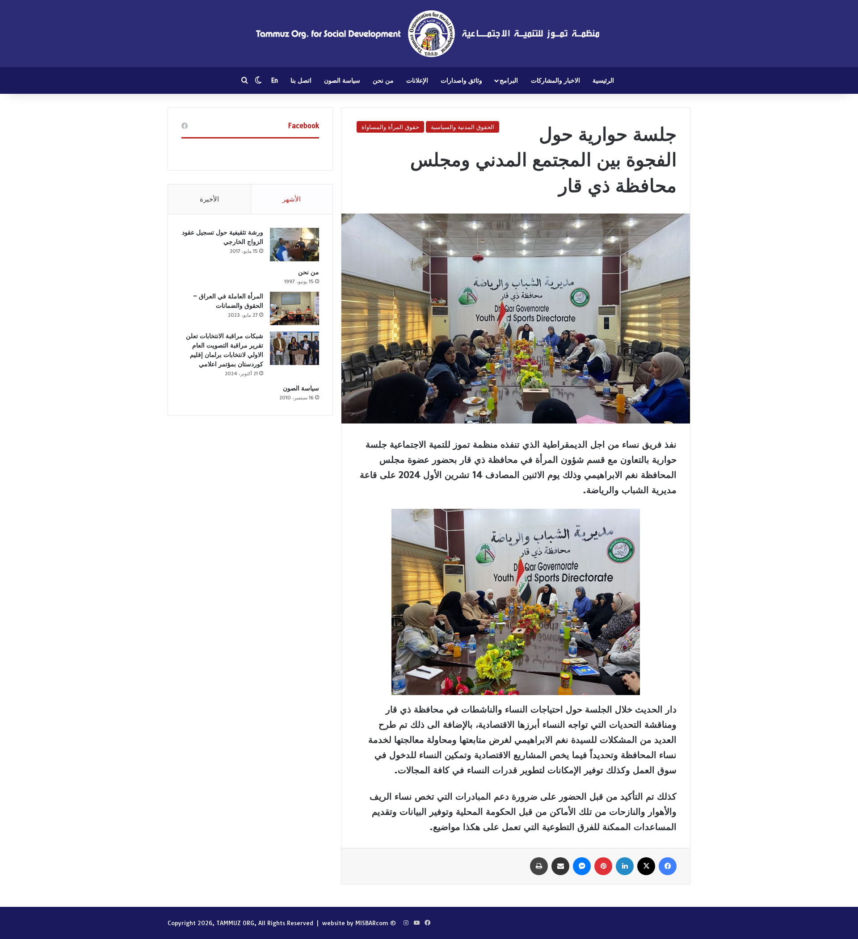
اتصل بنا (300, 80)
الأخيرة (209, 199)
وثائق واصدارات (461, 80)
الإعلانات (417, 80)
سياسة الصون (342, 80)
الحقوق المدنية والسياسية (462, 126)
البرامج (509, 80)
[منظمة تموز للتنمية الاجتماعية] (429, 33)
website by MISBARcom (355, 922)
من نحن (383, 80)
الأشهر (291, 199)
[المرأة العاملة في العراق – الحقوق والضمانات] (294, 308)
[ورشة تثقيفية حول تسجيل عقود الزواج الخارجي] (294, 244)
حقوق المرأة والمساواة (390, 126)
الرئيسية (603, 80)
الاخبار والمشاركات (555, 80)
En (274, 80)
